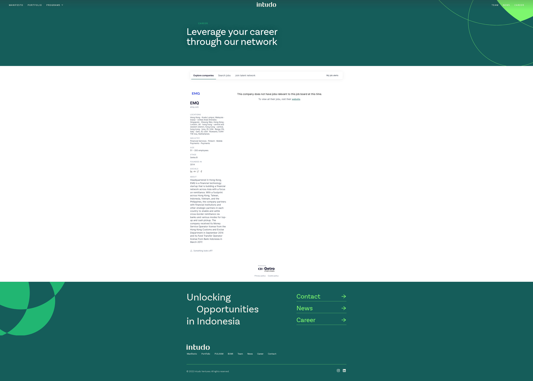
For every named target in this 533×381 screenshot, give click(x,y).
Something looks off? (203, 250)
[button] (192, 354)
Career (519, 5)
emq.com (194, 107)
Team (494, 5)
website (296, 99)
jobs (224, 75)
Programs (53, 5)
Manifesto (16, 5)
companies (203, 75)
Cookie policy (273, 276)
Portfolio (35, 5)
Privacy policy (260, 276)
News (506, 5)
